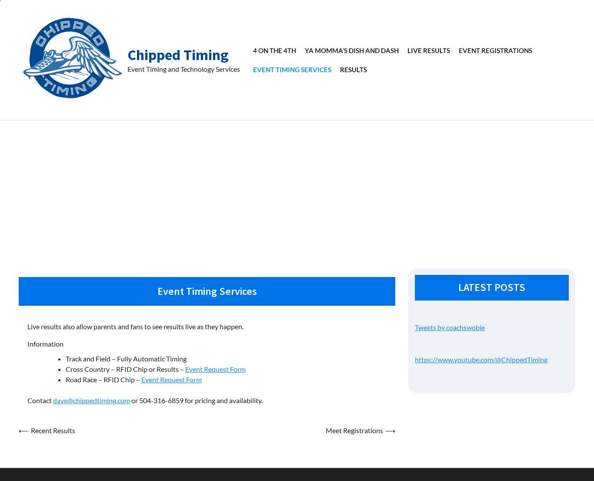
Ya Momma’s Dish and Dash (352, 50)
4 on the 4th (274, 50)
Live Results (428, 50)
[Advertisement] (297, 186)
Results (353, 69)
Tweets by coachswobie (450, 327)
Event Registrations (495, 50)
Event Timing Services (292, 69)
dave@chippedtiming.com (91, 400)
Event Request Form (215, 369)
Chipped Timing (178, 55)
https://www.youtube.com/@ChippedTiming (481, 359)
